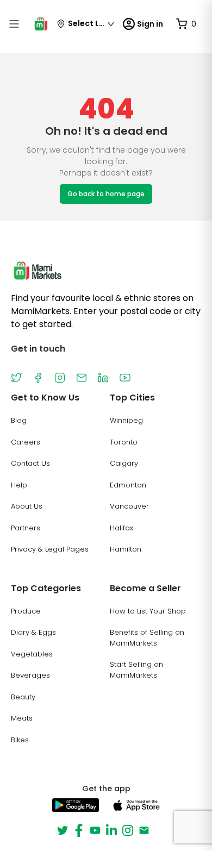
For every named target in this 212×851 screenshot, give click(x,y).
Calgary (124, 463)
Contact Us (30, 463)
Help (19, 485)
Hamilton (125, 549)
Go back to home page (106, 193)
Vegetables (32, 654)
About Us (26, 506)
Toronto (124, 442)
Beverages (30, 675)
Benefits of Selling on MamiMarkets (147, 637)
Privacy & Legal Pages (50, 549)
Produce (26, 611)
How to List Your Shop (148, 611)
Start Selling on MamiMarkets (136, 669)
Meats (22, 718)
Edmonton (128, 485)
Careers (25, 442)
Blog (19, 420)
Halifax (121, 528)
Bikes (20, 740)
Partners (25, 528)
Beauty (23, 697)
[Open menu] (14, 24)
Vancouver (129, 506)
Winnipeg (126, 420)
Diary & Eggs (33, 632)
